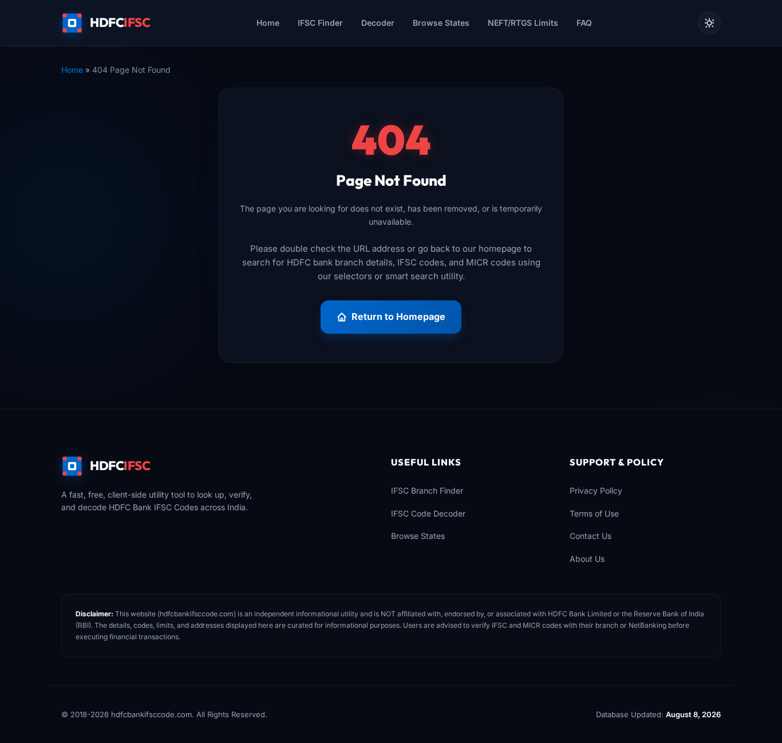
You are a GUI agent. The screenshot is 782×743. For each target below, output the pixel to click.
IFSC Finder (320, 23)
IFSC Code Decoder (428, 513)
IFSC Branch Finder (427, 490)
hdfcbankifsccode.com (197, 613)
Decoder (377, 23)
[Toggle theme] (709, 22)
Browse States (441, 23)
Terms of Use (594, 513)
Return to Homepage (398, 316)
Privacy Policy (596, 490)
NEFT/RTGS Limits (523, 23)
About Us (587, 559)
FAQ (584, 23)
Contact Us (590, 536)
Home (267, 23)
